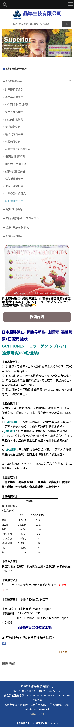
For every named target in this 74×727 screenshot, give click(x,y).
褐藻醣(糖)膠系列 (15, 156)
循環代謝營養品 (14, 134)
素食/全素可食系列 (17, 227)
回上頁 (63, 652)
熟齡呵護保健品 (14, 141)
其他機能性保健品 (15, 193)
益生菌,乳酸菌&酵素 (16, 104)
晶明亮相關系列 (14, 119)
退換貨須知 (37, 714)
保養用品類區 (14, 236)
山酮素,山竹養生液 (16, 163)
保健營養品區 (14, 81)
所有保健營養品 (14, 201)
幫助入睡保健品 (14, 112)
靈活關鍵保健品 (14, 126)
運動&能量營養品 (15, 171)
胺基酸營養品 (14, 209)
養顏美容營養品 (14, 97)
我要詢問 (37, 317)
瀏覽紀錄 (44, 23)
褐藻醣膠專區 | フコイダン (22, 218)
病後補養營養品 (14, 178)
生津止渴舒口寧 (14, 186)
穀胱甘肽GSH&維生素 (17, 149)
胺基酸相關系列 (14, 89)
